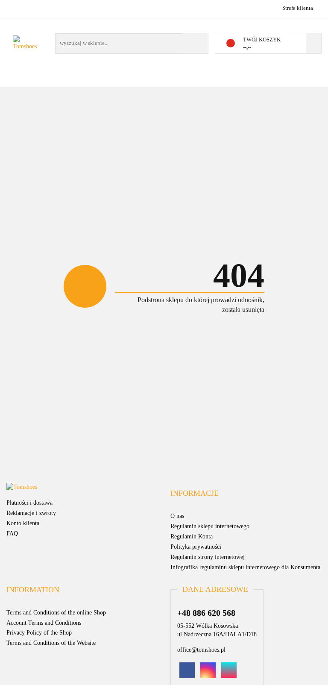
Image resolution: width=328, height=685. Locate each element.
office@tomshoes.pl (201, 650)
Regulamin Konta (191, 536)
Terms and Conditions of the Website (51, 643)
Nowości (139, 81)
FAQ (12, 533)
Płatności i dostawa (29, 503)
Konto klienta (22, 523)
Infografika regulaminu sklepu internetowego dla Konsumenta (245, 567)
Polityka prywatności (195, 547)
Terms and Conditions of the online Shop (56, 612)
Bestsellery (194, 81)
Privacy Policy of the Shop (39, 632)
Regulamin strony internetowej (207, 557)
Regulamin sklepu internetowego (209, 526)
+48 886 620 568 (14, 7)
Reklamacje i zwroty (31, 513)
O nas (288, 81)
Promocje (91, 81)
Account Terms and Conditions (43, 623)
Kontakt (248, 81)
